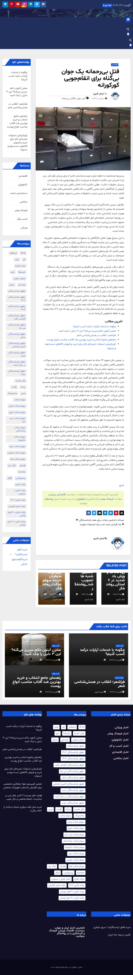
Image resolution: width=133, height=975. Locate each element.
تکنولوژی (81, 499)
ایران (17, 259)
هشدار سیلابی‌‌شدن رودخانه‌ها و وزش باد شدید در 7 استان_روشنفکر (115, 576)
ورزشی (52, 494)
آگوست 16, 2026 (115, 692)
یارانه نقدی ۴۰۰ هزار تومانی (16, 523)
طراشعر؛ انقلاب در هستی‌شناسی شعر (96, 335)
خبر (62, 364)
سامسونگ (12, 393)
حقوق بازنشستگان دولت (16, 373)
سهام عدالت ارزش (17, 406)
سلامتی (23, 202)
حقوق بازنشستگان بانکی (16, 336)
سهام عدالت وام (17, 459)
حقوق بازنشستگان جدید (16, 354)
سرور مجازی (99, 927)
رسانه (22, 387)
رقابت (14, 387)
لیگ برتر (12, 465)
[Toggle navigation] (128, 25)
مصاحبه (21, 471)
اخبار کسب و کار (118, 746)
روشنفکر (49, 499)
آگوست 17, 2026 (51, 660)
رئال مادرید (20, 380)
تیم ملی (21, 284)
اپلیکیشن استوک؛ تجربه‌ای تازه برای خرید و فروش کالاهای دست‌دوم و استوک (17, 142)
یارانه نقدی (20, 484)
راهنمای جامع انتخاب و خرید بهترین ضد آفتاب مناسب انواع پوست (81, 339)
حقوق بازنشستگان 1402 (16, 299)
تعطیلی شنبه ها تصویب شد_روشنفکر (83, 580)
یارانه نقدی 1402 (17, 500)
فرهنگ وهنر (107, 499)
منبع (121, 485)
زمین (23, 393)
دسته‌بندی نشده (18, 193)
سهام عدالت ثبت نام (17, 420)
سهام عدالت (19, 399)
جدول (11, 284)
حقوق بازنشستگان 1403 (16, 308)
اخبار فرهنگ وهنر (117, 734)
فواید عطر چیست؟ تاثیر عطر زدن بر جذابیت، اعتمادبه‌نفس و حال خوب (23, 797)
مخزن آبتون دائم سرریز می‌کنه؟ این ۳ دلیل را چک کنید (87, 331)
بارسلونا (21, 272)
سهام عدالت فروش (16, 452)
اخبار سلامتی (120, 758)
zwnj (23, 253)
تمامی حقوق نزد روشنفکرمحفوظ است (66, 967)
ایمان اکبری (98, 93)
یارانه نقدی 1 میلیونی (19, 492)
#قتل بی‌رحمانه (68, 98)
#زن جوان (81, 98)
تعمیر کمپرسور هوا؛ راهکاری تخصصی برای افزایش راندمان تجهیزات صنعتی (22, 785)
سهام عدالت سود (17, 446)
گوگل (9, 478)
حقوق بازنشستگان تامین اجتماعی (16, 345)
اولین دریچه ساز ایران (119, 935)
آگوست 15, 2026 (51, 692)
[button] (128, 29)
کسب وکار (22, 219)
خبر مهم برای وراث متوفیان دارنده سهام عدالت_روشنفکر (52, 578)
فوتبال (22, 465)
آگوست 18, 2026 (115, 660)
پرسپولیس (20, 478)
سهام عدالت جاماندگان (19, 429)
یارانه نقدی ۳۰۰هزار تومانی (16, 514)
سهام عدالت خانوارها (19, 438)
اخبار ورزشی (121, 727)
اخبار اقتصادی (120, 752)
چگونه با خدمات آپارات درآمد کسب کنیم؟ (94, 326)
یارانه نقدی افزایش (16, 506)
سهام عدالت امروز (17, 412)
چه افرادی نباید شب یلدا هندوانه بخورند (101, 524)
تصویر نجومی (19, 278)
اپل (24, 259)
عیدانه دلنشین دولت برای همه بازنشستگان (101, 520)
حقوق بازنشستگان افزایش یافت (16, 317)
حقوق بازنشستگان (16, 291)
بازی (13, 272)
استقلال (13, 253)
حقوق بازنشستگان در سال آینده (16, 363)
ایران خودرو (20, 265)
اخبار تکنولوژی (120, 740)
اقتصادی (114, 65)
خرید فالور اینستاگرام (119, 927)
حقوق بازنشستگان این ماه (16, 326)
